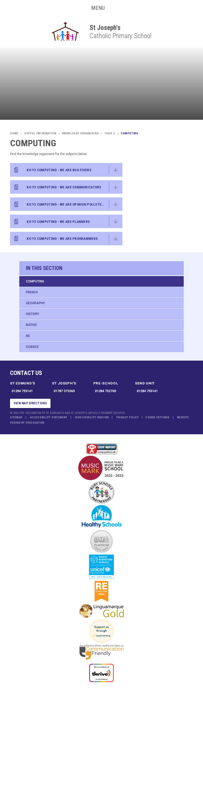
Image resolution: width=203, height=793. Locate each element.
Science (32, 347)
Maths (31, 325)
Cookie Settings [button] (157, 417)
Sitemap (16, 417)
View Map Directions (30, 403)
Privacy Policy (127, 417)
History (32, 314)
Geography (35, 303)
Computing (35, 281)
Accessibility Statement (48, 417)
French (32, 292)
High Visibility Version (92, 417)
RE (28, 336)
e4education (35, 422)
